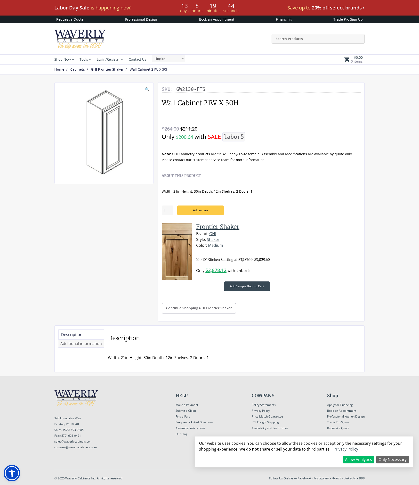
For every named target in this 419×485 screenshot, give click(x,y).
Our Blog (181, 434)
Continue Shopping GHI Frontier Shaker (199, 308)
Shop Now (62, 59)
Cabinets (77, 69)
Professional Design (141, 19)
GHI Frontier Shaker (107, 69)
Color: (201, 245)
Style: (201, 239)
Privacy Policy (261, 411)
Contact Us (137, 59)
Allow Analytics (358, 459)
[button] (12, 473)
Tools (84, 59)
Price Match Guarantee (267, 416)
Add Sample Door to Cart (247, 286)
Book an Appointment (216, 19)
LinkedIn (350, 478)
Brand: (202, 233)
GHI (212, 233)
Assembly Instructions (190, 428)
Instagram (321, 478)
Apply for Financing (340, 405)
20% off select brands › (338, 7)
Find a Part (183, 416)
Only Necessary (393, 459)
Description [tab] (71, 334)
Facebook (305, 478)
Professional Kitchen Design (346, 416)
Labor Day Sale (71, 7)
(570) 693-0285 (73, 430)
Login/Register (108, 59)
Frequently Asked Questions (194, 422)
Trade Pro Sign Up (348, 19)
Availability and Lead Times (270, 428)
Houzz (336, 478)
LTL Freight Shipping (265, 422)
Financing (284, 19)
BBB (362, 478)
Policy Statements (264, 405)
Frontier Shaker (217, 226)
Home (59, 69)
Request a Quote (69, 19)
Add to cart (200, 210)
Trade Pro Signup (338, 422)
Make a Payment (187, 405)
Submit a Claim (186, 411)
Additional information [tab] (81, 343)
